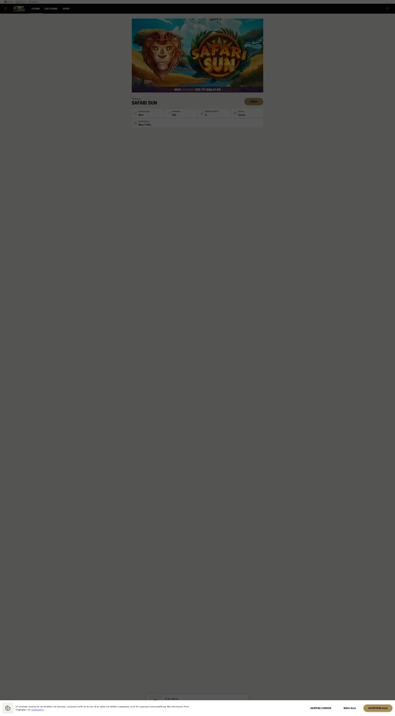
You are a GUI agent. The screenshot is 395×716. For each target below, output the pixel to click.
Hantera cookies (320, 708)
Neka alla (350, 708)
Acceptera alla (378, 708)
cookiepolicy (37, 709)
